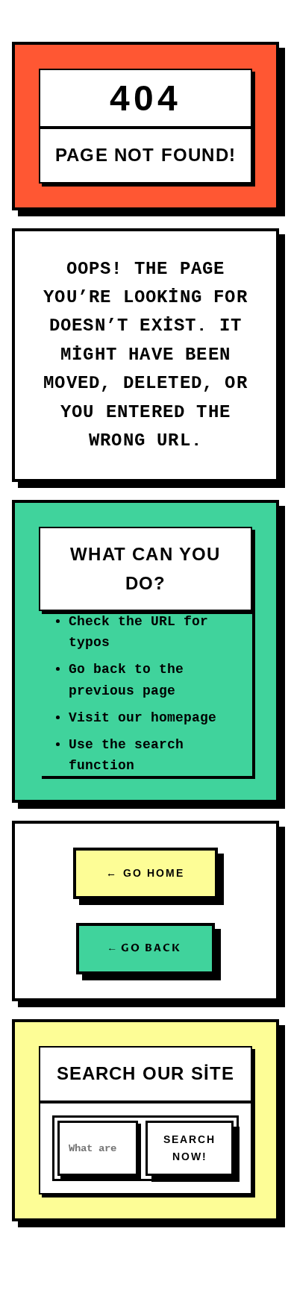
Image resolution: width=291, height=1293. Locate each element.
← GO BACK (145, 948)
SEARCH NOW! (189, 1147)
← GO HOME (145, 873)
